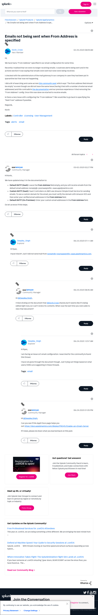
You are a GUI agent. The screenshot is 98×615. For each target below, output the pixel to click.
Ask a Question (80, 11)
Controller (18, 116)
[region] (35, 608)
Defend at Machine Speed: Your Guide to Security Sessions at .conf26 (40, 542)
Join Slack (71, 475)
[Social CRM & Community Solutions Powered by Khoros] (86, 582)
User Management (43, 116)
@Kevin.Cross (53, 303)
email (21, 122)
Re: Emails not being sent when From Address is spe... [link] (29, 22)
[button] (91, 31)
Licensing (28, 116)
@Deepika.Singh (25, 298)
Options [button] (87, 22)
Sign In (86, 4)
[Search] (60, 11)
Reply (86, 139)
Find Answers (10, 20)
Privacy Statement (10, 610)
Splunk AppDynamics (45, 20)
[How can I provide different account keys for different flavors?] (87, 154)
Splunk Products (26, 20)
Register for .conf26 (26, 477)
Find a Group (26, 508)
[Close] (67, 604)
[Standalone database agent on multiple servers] (92, 154)
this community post (47, 83)
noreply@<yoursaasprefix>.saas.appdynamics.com (69, 254)
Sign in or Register (71, 602)
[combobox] (34, 11)
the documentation (40, 89)
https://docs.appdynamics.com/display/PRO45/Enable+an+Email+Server (57, 426)
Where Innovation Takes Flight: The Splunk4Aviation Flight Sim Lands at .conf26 (45, 556)
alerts (14, 122)
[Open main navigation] (94, 4)
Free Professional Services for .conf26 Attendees (31, 528)
